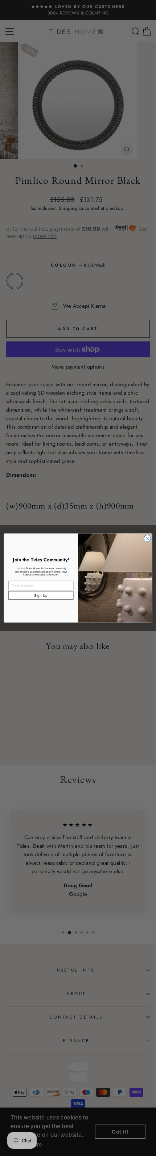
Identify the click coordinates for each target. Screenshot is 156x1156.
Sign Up (41, 595)
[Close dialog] (147, 538)
